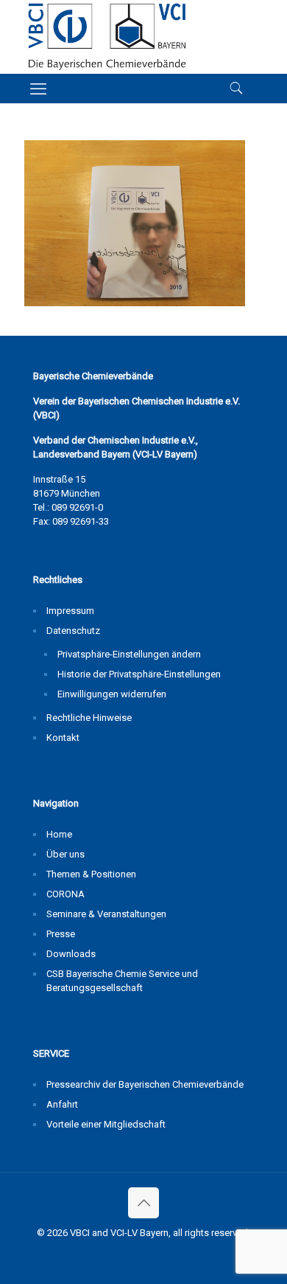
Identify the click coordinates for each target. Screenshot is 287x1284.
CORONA (65, 894)
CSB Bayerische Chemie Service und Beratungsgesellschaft (122, 980)
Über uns (65, 854)
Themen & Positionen (91, 874)
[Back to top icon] (143, 1202)
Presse (60, 933)
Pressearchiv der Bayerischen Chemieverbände (145, 1084)
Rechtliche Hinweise (89, 717)
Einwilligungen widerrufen (111, 694)
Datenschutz (73, 630)
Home (59, 834)
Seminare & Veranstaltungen (106, 913)
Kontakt (62, 737)
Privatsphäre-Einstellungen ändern (129, 654)
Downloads (71, 953)
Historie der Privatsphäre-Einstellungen (139, 674)
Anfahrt (62, 1104)
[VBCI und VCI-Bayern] (107, 37)
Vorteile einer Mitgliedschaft (106, 1124)
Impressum (70, 610)
